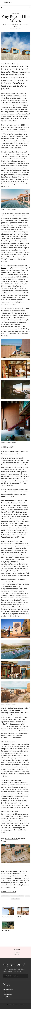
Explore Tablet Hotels (8, 892)
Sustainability (15, 898)
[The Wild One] (8, 925)
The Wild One (6, 931)
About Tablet (7, 997)
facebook (16, 952)
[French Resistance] (8, 911)
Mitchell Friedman (16, 28)
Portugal (14, 895)
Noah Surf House (19, 118)
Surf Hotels (21, 895)
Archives (5, 992)
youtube (17, 954)
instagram (17, 949)
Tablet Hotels (7, 994)
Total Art (19, 917)
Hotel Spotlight (6, 895)
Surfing (27, 895)
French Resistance (7, 917)
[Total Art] (23, 911)
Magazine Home (8, 989)
